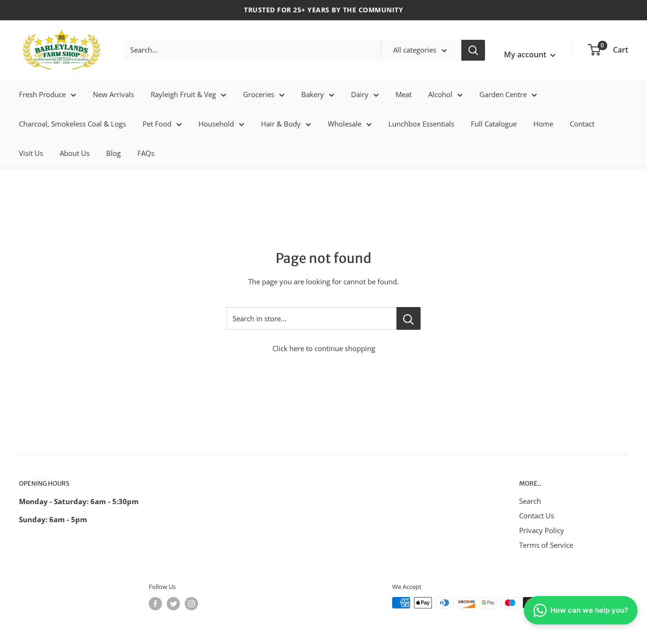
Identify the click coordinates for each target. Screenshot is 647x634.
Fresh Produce (42, 94)
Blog (113, 153)
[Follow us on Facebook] (155, 603)
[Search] (473, 50)
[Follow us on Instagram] (191, 603)
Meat (403, 94)
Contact (582, 123)
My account (526, 54)
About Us (75, 153)
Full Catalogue (494, 123)
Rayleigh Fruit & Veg (183, 94)
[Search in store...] (408, 318)
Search (530, 501)
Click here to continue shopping (323, 348)
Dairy (359, 94)
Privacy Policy (541, 530)
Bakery (312, 94)
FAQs (145, 153)
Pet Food (157, 123)
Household (216, 123)
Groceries (258, 94)
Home (543, 123)
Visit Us (31, 153)
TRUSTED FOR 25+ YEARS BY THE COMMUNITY (323, 9)
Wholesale (344, 123)
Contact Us (536, 515)
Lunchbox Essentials (421, 123)
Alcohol (440, 94)
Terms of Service (546, 545)
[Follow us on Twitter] (173, 603)
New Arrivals (113, 94)
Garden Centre (503, 94)
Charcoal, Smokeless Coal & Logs (72, 123)
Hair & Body (281, 123)
